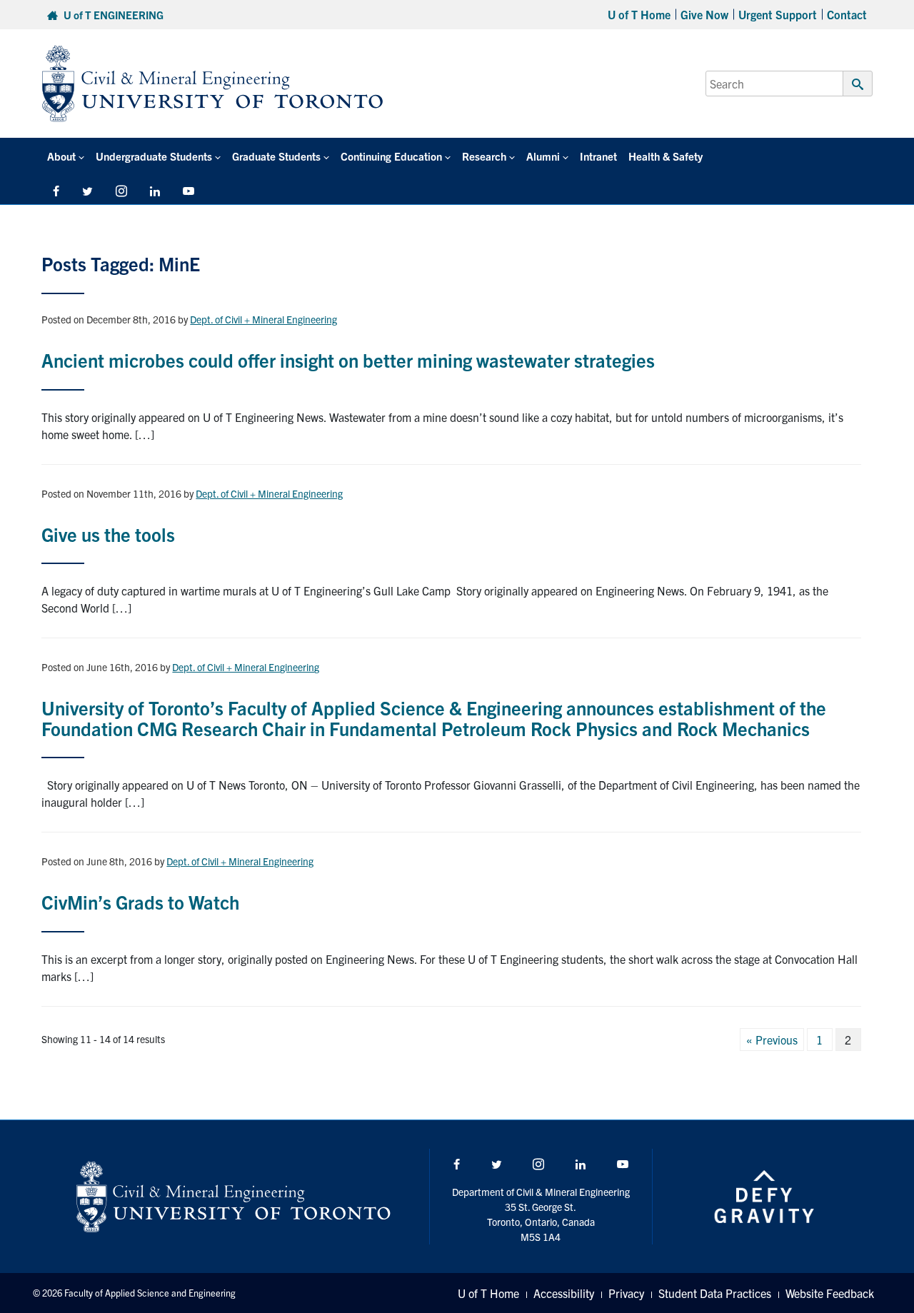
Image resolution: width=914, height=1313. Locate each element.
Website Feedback (829, 1293)
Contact (847, 14)
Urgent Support (777, 14)
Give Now (704, 14)
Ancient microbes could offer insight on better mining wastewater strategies (348, 359)
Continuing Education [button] (391, 156)
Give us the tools (108, 533)
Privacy (626, 1293)
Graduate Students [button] (276, 156)
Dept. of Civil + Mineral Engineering (263, 319)
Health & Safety (665, 156)
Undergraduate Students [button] (154, 156)
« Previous (772, 1039)
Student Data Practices (714, 1293)
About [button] (61, 156)
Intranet (598, 156)
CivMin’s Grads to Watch (140, 901)
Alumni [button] (543, 156)
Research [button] (484, 156)
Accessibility (563, 1293)
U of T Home (639, 14)
